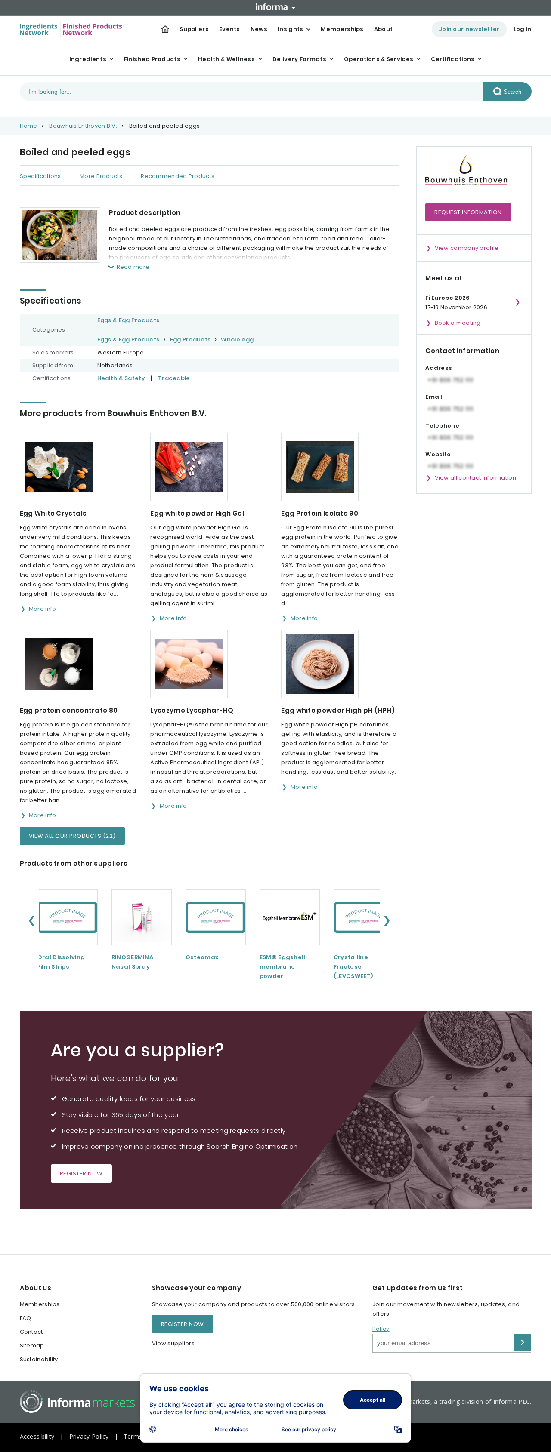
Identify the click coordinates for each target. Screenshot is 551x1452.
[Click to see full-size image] (60, 235)
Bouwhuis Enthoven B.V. (83, 126)
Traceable (174, 378)
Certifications (452, 59)
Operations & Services (378, 59)
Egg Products (190, 339)
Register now (81, 1173)
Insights (290, 29)
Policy (381, 1329)
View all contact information (475, 478)
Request (468, 212)
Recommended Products (177, 176)
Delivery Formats (299, 59)
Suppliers (194, 29)
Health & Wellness (226, 59)
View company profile (467, 248)
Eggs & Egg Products (128, 320)
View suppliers (173, 1343)
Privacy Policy (89, 1436)
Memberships (342, 29)
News (259, 29)
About (383, 29)
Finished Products (152, 59)
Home (28, 126)
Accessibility (37, 1436)
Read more (133, 267)
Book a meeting (458, 323)
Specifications (40, 176)
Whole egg (237, 339)
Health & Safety (121, 378)
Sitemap (32, 1345)
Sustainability (39, 1359)
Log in (523, 29)
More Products (101, 176)
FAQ (25, 1318)
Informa (275, 6)
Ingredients (87, 59)
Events (229, 29)
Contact (31, 1332)
